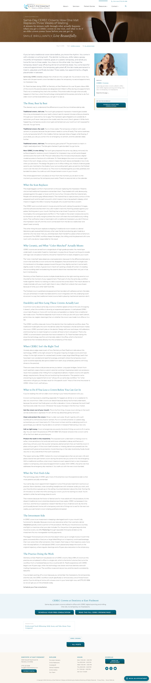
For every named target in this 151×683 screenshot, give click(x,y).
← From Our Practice (30, 16)
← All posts (75, 644)
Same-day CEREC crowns (32, 77)
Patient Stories (89, 6)
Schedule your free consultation (35, 587)
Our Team (52, 672)
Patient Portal (29, 671)
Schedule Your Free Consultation (111, 105)
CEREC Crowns (75, 46)
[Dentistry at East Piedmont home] (37, 6)
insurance (27, 525)
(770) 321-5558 (25, 666)
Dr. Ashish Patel (89, 46)
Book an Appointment (115, 661)
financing (45, 530)
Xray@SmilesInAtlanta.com (29, 667)
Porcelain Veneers (54, 660)
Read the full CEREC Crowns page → (96, 612)
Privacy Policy (100, 680)
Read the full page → (102, 93)
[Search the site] (125, 6)
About (66, 6)
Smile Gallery (53, 670)
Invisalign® (52, 665)
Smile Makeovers (54, 662)
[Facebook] (106, 668)
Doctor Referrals (110, 680)
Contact (115, 6)
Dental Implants (54, 667)
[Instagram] (111, 668)
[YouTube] (115, 668)
